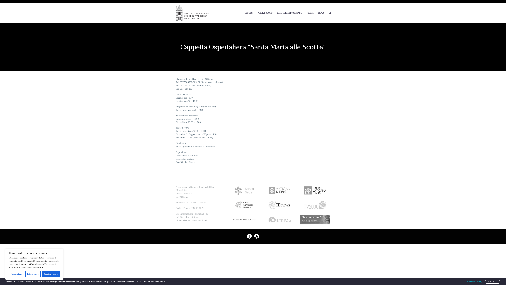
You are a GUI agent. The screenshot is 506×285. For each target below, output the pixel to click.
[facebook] (249, 236)
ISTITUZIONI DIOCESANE (289, 13)
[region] (34, 264)
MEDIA (310, 13)
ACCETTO (492, 282)
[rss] (256, 236)
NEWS (321, 13)
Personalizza (16, 274)
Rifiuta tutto (33, 274)
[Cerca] (329, 13)
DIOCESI (249, 13)
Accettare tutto (51, 274)
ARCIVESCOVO (265, 13)
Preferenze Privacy (474, 282)
